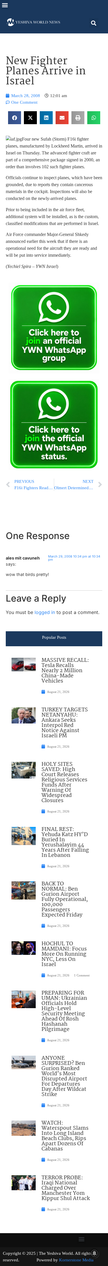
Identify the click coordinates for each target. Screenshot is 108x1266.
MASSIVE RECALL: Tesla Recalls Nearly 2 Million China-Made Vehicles (65, 670)
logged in (45, 612)
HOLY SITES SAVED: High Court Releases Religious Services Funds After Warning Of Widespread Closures (64, 782)
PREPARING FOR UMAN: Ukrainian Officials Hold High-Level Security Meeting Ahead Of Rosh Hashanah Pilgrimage (64, 1011)
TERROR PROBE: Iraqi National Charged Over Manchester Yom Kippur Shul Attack (65, 1188)
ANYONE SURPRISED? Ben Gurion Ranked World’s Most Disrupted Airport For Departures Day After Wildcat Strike (64, 1076)
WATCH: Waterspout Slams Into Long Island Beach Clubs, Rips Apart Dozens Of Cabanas (64, 1136)
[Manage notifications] (94, 1253)
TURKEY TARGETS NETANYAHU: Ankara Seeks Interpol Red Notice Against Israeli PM (64, 723)
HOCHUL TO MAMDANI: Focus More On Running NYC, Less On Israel (64, 954)
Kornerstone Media (76, 1260)
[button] (5, 5)
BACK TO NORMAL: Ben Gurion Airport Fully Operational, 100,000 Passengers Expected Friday (64, 899)
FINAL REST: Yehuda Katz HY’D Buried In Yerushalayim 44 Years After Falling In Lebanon (65, 842)
